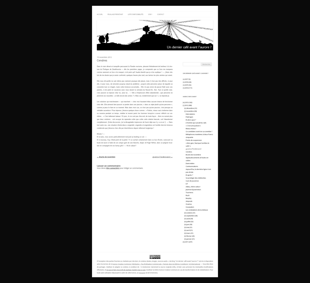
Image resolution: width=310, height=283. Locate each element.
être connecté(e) (112, 168)
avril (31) (188, 230)
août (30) (188, 219)
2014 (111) (187, 88)
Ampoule (189, 201)
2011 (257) (187, 242)
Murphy (188, 198)
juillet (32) (188, 221)
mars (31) (188, 233)
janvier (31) (189, 239)
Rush (188, 195)
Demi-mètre (190, 163)
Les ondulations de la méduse (197, 210)
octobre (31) (189, 213)
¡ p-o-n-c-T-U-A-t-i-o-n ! (162, 157)
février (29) (189, 236)
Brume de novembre (106, 157)
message (142, 273)
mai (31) (188, 227)
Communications (192, 166)
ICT (187, 184)
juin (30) (188, 224)
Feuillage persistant (115, 14)
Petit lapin (189, 117)
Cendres (189, 152)
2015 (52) (187, 85)
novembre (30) (190, 111)
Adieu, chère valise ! (193, 187)
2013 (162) (187, 102)
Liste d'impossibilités (135, 14)
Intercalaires (190, 114)
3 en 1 (150, 14)
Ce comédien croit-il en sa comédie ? (199, 131)
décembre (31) (190, 108)
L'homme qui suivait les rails (196, 123)
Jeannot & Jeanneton (193, 189)
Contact (160, 14)
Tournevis (189, 192)
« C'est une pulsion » (193, 126)
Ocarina (189, 204)
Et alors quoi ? (191, 120)
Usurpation (190, 207)
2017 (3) (186, 79)
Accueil (100, 14)
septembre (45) (191, 216)
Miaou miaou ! (191, 128)
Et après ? (189, 175)
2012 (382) (187, 105)
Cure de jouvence (192, 181)
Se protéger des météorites (196, 178)
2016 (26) (187, 82)
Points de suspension (194, 140)
